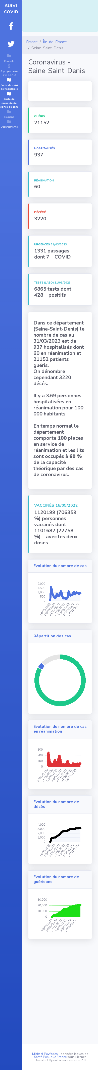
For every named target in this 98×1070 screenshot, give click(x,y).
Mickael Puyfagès (45, 1054)
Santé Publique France (50, 1057)
